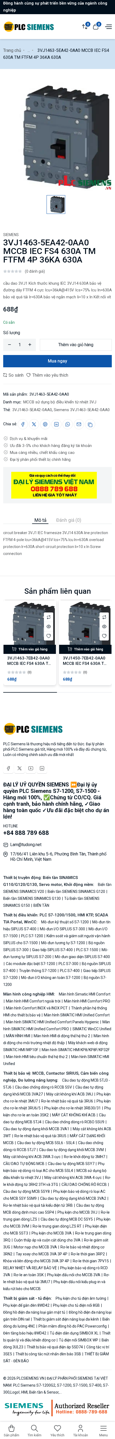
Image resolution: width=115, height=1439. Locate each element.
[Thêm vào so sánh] (48, 617)
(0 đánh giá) (35, 271)
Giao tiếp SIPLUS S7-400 (52, 950)
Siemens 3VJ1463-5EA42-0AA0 (82, 409)
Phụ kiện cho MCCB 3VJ (77, 1212)
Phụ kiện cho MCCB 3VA (51, 1233)
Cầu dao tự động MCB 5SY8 (27, 1191)
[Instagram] (42, 768)
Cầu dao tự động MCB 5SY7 (71, 1164)
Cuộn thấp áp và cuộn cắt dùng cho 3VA (47, 1240)
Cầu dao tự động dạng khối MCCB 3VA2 (73, 1198)
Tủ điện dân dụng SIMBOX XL (74, 1333)
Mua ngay (57, 361)
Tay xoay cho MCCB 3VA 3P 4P (41, 1254)
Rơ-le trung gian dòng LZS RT (57, 1226)
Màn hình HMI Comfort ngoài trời (33, 1001)
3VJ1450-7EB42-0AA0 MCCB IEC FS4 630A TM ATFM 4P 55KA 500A (85, 663)
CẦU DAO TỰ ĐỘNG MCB (24, 1164)
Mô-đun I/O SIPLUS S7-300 (62, 929)
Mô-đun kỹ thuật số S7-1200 (65, 922)
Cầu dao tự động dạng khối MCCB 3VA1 (36, 1129)
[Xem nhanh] (48, 626)
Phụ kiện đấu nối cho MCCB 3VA (73, 1275)
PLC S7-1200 (32, 936)
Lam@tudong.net (25, 844)
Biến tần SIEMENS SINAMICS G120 (76, 891)
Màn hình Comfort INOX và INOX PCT (36, 1008)
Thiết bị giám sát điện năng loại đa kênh (66, 1319)
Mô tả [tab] (40, 520)
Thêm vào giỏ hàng (75, 344)
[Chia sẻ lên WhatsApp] (67, 424)
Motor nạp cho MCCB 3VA (35, 1247)
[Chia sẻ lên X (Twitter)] (34, 424)
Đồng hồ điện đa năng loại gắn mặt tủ (34, 1312)
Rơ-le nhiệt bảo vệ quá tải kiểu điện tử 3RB (38, 1205)
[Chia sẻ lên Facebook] (22, 424)
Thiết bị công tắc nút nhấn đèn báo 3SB (48, 1354)
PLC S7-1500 (87, 950)
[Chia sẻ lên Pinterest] (45, 424)
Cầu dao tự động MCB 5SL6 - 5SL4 (45, 1143)
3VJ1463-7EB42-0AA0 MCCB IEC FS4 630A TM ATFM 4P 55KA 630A (29, 663)
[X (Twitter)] (19, 768)
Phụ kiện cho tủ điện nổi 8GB (76, 1305)
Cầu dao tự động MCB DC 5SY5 (67, 1219)
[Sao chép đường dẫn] (90, 424)
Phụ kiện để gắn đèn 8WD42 (26, 1305)
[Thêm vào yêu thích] (48, 636)
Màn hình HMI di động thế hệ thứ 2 (62, 1036)
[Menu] (108, 26)
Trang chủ (12, 50)
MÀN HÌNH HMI (18, 1036)
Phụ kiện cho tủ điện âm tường (81, 1298)
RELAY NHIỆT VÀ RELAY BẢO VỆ (30, 1268)
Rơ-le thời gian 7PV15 (91, 1261)
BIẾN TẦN (41, 905)
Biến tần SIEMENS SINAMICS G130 (32, 898)
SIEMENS (11, 235)
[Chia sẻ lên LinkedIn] (56, 424)
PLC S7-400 (69, 971)
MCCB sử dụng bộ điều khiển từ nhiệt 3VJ (59, 402)
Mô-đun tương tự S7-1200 (63, 943)
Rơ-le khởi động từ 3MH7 (84, 1157)
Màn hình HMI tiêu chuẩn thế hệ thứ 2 (36, 1057)
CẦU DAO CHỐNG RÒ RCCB (84, 1184)
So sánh (15, 375)
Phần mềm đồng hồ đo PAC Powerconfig (73, 1326)
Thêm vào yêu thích (49, 375)
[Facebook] (8, 768)
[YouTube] (31, 768)
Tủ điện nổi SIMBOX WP (78, 1340)
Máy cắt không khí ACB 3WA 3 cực (32, 1157)
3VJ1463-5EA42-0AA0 (32, 409)
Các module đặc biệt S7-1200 (30, 964)
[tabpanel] (57, 540)
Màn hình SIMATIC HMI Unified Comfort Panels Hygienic (52, 1022)
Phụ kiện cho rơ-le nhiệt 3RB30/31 (72, 1108)
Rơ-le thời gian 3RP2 (88, 1254)
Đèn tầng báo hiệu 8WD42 (25, 1333)
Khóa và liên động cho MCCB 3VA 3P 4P (36, 1261)
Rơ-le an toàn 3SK (28, 1275)
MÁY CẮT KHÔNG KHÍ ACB (73, 1115)
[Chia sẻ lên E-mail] (79, 424)
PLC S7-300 (68, 964)
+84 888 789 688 (26, 833)
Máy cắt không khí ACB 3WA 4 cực (73, 1177)
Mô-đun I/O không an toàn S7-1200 (50, 977)
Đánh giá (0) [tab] (68, 520)
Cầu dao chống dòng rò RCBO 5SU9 (74, 1122)
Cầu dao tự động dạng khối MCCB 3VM (71, 1150)
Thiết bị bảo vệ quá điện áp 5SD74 (55, 1347)
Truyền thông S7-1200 (37, 971)
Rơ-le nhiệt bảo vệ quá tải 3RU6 (67, 1101)
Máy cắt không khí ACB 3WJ (69, 1094)
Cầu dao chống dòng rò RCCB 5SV (43, 1087)
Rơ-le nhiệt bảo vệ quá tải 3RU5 (40, 1136)
